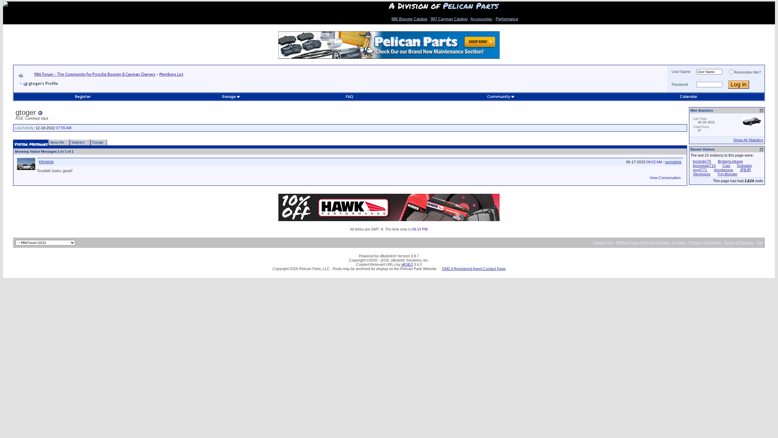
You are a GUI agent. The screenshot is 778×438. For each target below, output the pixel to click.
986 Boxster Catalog (409, 19)
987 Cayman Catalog (449, 19)
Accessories (481, 19)
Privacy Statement (705, 243)
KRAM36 (46, 162)
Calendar (688, 96)
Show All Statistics (748, 140)
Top (759, 243)
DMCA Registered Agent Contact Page (474, 269)
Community (498, 96)
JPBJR (745, 170)
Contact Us (603, 243)
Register (83, 96)
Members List (171, 74)
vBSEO (407, 264)
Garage (229, 96)
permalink (673, 162)
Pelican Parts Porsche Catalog (642, 243)
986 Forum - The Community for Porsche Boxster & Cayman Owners (94, 74)
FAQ (349, 96)
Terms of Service (738, 243)
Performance (507, 19)
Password (680, 84)
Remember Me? (747, 72)
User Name (681, 72)
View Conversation (665, 178)
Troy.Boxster (727, 174)
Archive (679, 243)
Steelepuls (702, 174)
